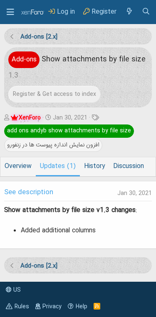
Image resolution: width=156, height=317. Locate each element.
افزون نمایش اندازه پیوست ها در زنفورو (53, 144)
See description (28, 192)
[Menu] (10, 12)
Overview (18, 166)
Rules (22, 306)
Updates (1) (58, 166)
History (94, 166)
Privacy (52, 306)
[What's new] (129, 11)
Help (81, 306)
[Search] (146, 11)
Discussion (128, 166)
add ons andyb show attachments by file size (69, 130)
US (16, 290)
